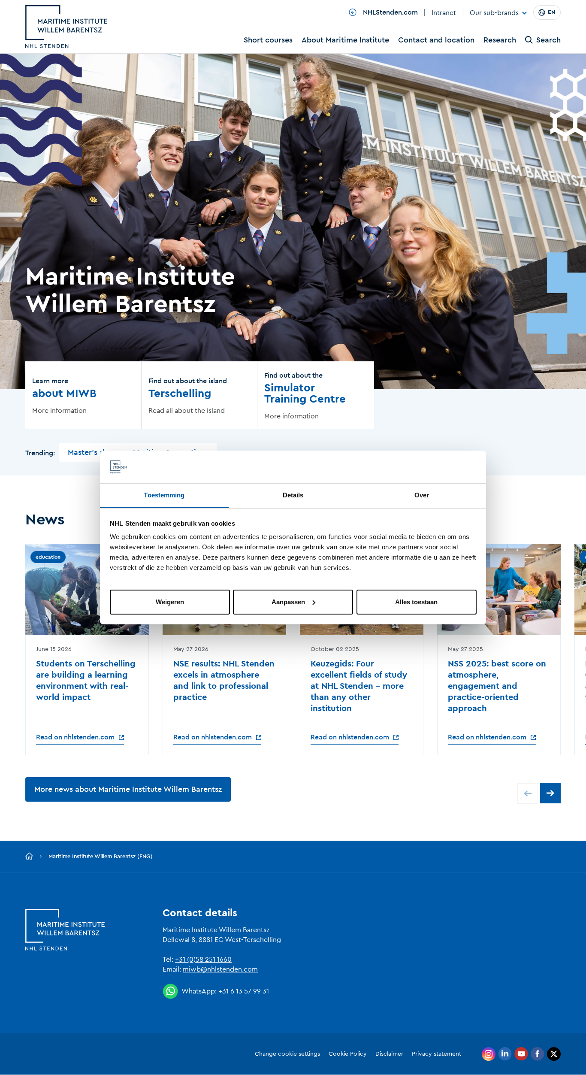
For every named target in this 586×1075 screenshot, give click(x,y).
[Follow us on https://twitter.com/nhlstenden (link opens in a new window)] (554, 1054)
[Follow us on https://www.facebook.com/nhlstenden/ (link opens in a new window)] (537, 1054)
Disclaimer (389, 1054)
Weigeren (170, 602)
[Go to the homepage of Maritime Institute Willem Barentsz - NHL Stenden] (66, 26)
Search (548, 40)
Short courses (268, 40)
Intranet (444, 12)
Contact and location (436, 40)
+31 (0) (185, 959)
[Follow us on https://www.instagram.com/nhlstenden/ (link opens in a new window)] (488, 1054)
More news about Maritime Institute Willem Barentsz (128, 789)
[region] (293, 649)
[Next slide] (550, 793)
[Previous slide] (527, 793)
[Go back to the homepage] (29, 856)
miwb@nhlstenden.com (220, 969)
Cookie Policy (348, 1054)
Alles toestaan (416, 602)
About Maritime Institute (345, 40)
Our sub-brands (494, 13)
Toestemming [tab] (164, 495)
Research (499, 40)
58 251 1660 (214, 959)
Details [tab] (293, 495)
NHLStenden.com (389, 12)
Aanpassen (288, 602)
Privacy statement (436, 1054)
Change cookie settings (287, 1054)
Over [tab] (421, 495)
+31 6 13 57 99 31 (243, 991)
